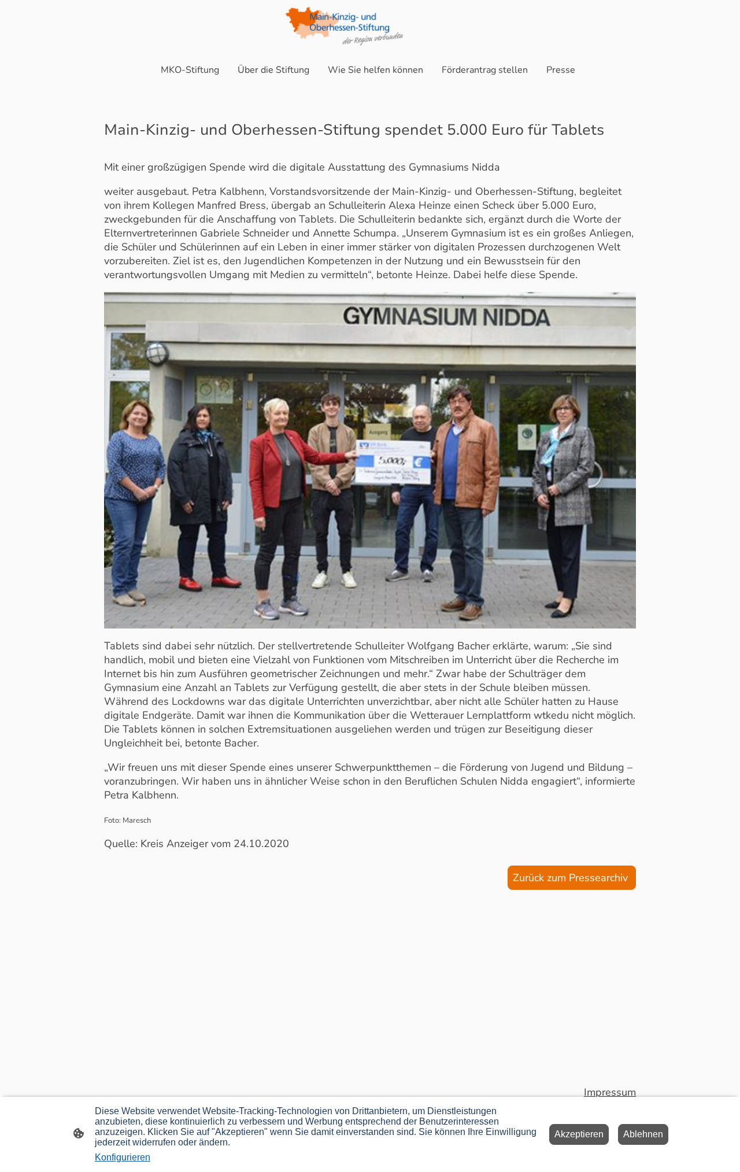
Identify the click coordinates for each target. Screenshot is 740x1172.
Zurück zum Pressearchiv (572, 878)
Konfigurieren (122, 1157)
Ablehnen (643, 1134)
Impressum (610, 1092)
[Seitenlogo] (370, 26)
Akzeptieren (579, 1134)
